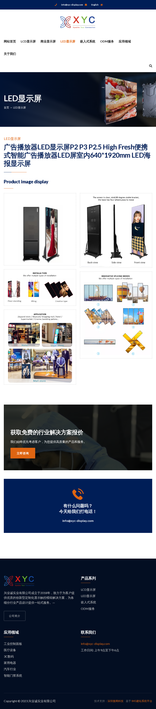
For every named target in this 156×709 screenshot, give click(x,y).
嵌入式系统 (87, 41)
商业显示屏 (48, 41)
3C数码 (9, 656)
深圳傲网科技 (115, 701)
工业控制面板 (13, 643)
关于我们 (10, 53)
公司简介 (14, 615)
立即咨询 (23, 453)
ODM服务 (107, 41)
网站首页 (10, 41)
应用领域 (125, 41)
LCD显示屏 (28, 41)
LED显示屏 (67, 41)
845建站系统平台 (142, 701)
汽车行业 (10, 669)
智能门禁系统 (13, 675)
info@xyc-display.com (78, 520)
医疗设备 (10, 650)
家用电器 (10, 662)
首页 (6, 107)
